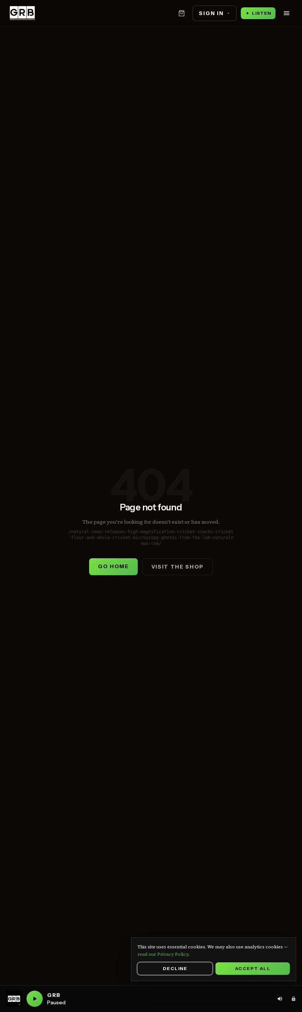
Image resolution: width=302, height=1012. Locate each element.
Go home (113, 566)
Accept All (252, 968)
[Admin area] (293, 998)
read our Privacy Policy (162, 954)
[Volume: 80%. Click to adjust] (280, 998)
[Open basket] (181, 13)
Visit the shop (177, 566)
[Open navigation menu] (286, 13)
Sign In (211, 13)
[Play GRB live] (35, 999)
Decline (175, 968)
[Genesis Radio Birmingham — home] (22, 13)
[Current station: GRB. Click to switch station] (14, 999)
